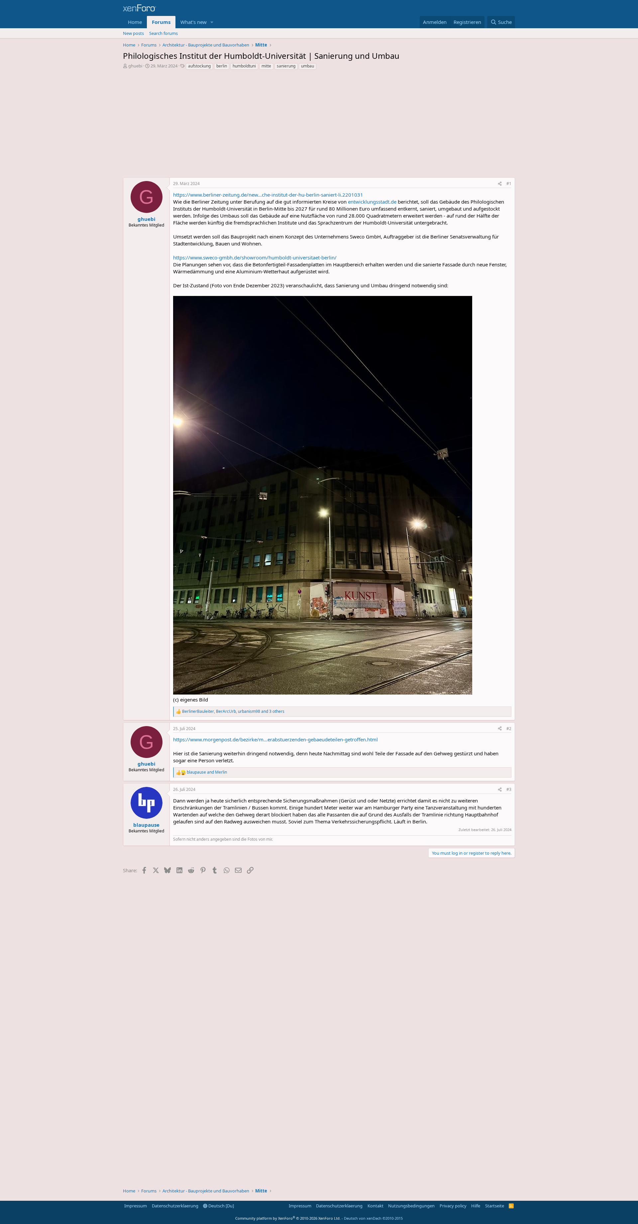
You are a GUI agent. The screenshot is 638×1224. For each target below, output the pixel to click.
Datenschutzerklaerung (175, 1206)
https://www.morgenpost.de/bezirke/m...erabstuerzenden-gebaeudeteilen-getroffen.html (275, 739)
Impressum (135, 1206)
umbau (307, 66)
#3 (508, 789)
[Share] (499, 184)
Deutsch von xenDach (373, 1218)
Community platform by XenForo (288, 1218)
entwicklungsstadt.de (372, 201)
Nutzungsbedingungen (411, 1206)
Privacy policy (453, 1206)
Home (135, 22)
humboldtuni (244, 66)
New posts (133, 33)
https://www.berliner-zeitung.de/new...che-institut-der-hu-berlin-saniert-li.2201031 (268, 194)
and (207, 772)
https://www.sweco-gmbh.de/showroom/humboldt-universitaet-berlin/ (255, 257)
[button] (212, 22)
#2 (508, 728)
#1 (508, 183)
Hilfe (475, 1206)
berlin (221, 66)
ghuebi (135, 66)
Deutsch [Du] (220, 1206)
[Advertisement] (319, 125)
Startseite (494, 1206)
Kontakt (375, 1206)
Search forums (163, 33)
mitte (266, 66)
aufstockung (199, 66)
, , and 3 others (233, 711)
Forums (161, 22)
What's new (193, 22)
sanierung (286, 66)
